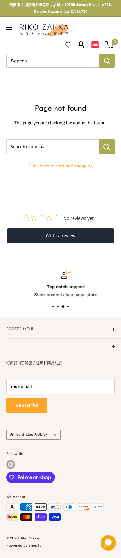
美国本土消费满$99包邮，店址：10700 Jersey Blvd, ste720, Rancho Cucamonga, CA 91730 (60, 8)
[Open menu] (9, 29)
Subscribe (27, 405)
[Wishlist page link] (68, 45)
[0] (110, 44)
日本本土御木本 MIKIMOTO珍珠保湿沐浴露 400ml (58, 553)
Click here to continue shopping (61, 166)
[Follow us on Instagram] (10, 464)
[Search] (107, 61)
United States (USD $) (28, 434)
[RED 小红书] (95, 44)
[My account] (81, 44)
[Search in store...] (107, 146)
